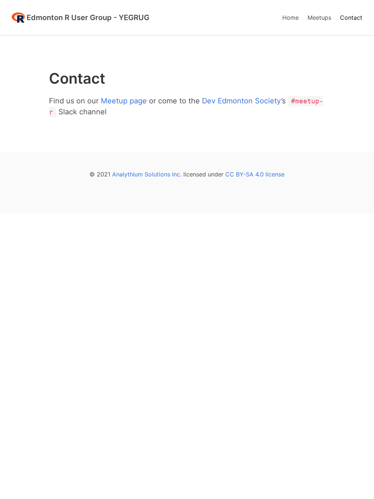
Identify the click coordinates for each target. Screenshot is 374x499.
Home (290, 17)
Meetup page (124, 100)
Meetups (319, 17)
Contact (351, 17)
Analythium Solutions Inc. (147, 174)
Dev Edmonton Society (241, 100)
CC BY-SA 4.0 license (255, 174)
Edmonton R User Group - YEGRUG (87, 17)
